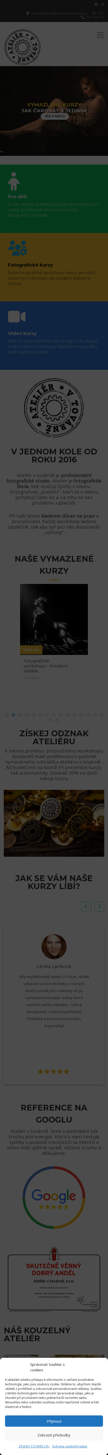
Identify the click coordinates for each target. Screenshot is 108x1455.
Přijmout (54, 1421)
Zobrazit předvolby (54, 1434)
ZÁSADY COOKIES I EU (34, 1446)
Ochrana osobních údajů (69, 1446)
